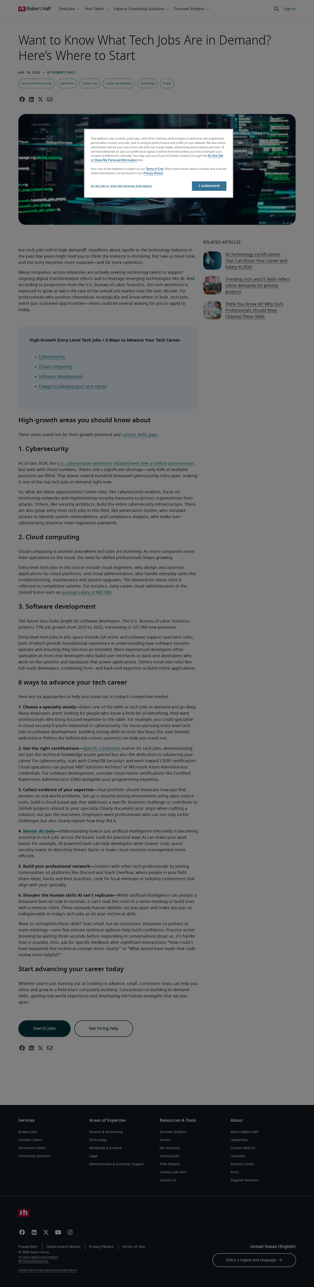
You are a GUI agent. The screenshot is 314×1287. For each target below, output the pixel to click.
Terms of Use (154, 169)
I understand (209, 186)
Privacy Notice (153, 173)
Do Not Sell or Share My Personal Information (121, 186)
